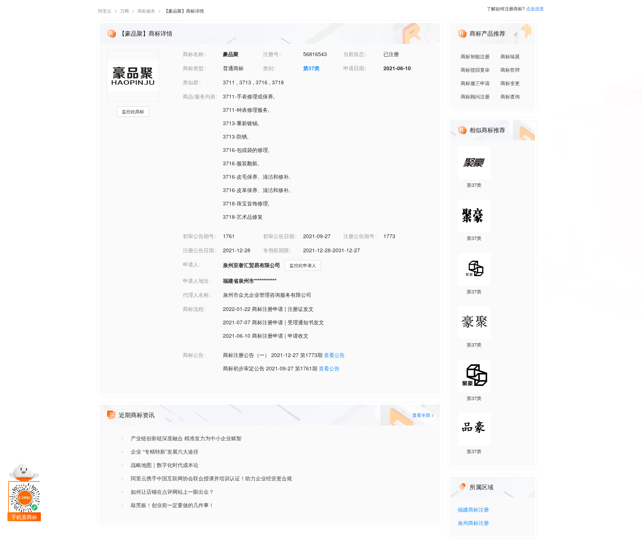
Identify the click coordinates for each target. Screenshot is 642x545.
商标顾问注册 (475, 96)
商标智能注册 (475, 56)
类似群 (190, 82)
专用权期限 (276, 250)
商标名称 (193, 54)
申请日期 (353, 68)
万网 (124, 10)
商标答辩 (510, 69)
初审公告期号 (198, 236)
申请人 (190, 264)
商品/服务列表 (199, 96)
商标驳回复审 (475, 69)
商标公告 (193, 355)
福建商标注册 (473, 510)
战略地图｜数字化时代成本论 (164, 464)
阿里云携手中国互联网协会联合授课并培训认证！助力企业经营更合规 (211, 478)
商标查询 (510, 96)
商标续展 (510, 56)
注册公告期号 (358, 236)
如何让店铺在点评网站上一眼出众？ (172, 491)
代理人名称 (196, 294)
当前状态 (353, 54)
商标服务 (146, 10)
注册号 (271, 54)
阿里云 (104, 10)
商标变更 (510, 83)
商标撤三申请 (475, 83)
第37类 (311, 68)
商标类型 (193, 68)
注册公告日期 (198, 250)
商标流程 (193, 308)
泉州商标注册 (473, 523)
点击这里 (535, 8)
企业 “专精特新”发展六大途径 (164, 451)
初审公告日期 (278, 236)
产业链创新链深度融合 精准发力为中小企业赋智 (186, 438)
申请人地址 (196, 280)
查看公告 (334, 355)
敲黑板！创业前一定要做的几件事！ (172, 505)
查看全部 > (423, 415)
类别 (268, 68)
